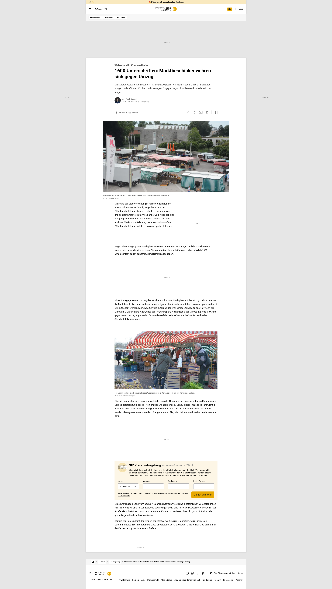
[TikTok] (198, 573)
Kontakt (217, 580)
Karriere (135, 580)
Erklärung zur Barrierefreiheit (187, 580)
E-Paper (98, 9)
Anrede (120, 481)
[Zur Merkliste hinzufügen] (215, 112)
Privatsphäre (124, 580)
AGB (143, 580)
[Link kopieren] (188, 112)
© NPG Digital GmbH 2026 (101, 579)
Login (241, 9)
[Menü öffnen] (90, 9)
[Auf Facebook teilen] (194, 112)
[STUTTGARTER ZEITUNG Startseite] (166, 9)
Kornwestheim (95, 17)
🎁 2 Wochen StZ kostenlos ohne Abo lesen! (166, 2)
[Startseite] (93, 562)
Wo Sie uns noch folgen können (228, 573)
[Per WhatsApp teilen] (206, 112)
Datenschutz (153, 580)
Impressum (228, 580)
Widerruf (239, 580)
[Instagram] (187, 573)
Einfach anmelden (203, 494)
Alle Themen (121, 17)
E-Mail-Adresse (199, 481)
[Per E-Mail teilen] (200, 112)
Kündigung (207, 580)
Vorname (146, 481)
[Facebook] (203, 573)
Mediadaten (166, 580)
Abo (229, 9)
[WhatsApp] (193, 573)
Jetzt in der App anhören (128, 112)
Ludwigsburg (108, 17)
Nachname (172, 481)
